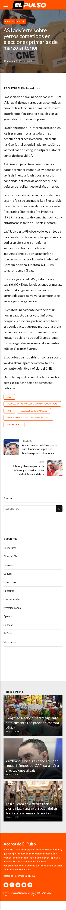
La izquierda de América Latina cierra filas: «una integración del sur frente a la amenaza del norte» (32, 808)
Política (21, 22)
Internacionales (12, 599)
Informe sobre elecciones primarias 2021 (28, 418)
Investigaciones (12, 608)
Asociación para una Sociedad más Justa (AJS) (32, 404)
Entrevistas (10, 582)
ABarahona (9, 61)
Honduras (9, 22)
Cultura (8, 573)
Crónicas (8, 565)
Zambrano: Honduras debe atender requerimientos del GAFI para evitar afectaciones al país (32, 765)
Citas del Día (10, 556)
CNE (9, 411)
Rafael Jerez (13, 425)
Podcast (8, 625)
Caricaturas (10, 548)
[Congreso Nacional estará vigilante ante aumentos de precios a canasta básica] (32, 715)
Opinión (8, 616)
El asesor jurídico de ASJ (34, 411)
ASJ (9, 397)
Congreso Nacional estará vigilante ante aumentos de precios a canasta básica (32, 722)
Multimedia (10, 642)
